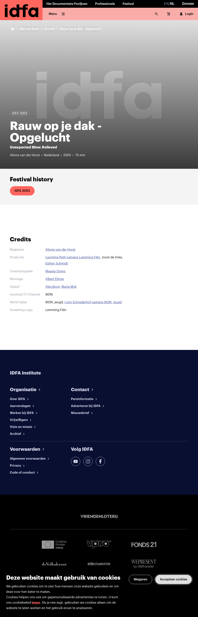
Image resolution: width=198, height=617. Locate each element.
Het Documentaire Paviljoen (66, 3)
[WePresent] (143, 564)
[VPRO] (99, 544)
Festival (128, 3)
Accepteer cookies (173, 579)
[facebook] (100, 461)
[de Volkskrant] (54, 564)
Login (189, 13)
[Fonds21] (143, 544)
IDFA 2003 (22, 190)
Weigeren (140, 579)
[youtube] (75, 461)
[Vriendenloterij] (99, 516)
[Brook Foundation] (99, 564)
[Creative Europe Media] (54, 544)
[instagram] (88, 461)
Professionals (105, 3)
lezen (36, 602)
